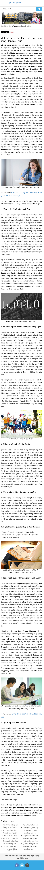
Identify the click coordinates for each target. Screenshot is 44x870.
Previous (3, 16)
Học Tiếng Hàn (6, 26)
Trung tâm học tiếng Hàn (22, 26)
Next (40, 16)
